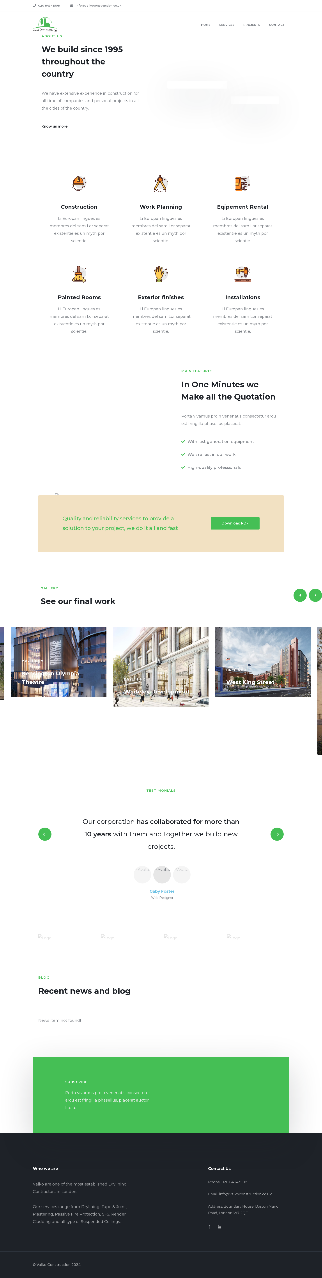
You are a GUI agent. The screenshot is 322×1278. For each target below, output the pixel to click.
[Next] (315, 595)
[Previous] (300, 595)
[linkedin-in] (219, 1227)
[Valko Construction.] (45, 24)
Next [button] (277, 834)
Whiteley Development (157, 691)
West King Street (250, 682)
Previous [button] (44, 834)
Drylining (33, 661)
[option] (161, 834)
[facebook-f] (209, 1227)
